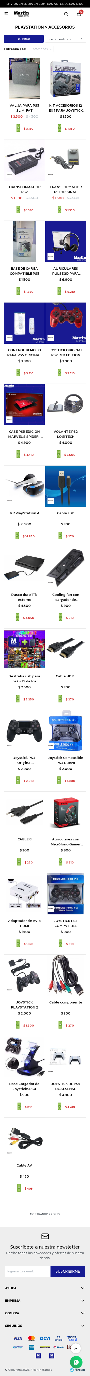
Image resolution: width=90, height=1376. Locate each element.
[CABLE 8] (24, 812)
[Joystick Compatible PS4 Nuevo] (65, 730)
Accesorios (40, 49)
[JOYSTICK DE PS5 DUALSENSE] (65, 1056)
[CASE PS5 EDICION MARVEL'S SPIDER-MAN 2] (24, 404)
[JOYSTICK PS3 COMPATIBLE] (65, 893)
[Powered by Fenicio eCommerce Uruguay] (77, 1369)
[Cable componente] (65, 975)
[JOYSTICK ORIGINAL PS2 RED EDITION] (65, 323)
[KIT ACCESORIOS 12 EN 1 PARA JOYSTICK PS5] (65, 78)
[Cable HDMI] (65, 649)
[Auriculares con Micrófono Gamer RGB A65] (65, 812)
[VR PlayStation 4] (24, 486)
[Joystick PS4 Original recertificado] (24, 730)
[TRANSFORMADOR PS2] (24, 160)
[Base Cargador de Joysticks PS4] (24, 1056)
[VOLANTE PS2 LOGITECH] (65, 404)
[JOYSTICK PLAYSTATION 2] (24, 975)
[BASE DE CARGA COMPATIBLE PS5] (24, 241)
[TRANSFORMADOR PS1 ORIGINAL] (65, 160)
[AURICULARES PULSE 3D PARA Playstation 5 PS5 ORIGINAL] (65, 241)
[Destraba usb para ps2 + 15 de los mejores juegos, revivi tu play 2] (24, 649)
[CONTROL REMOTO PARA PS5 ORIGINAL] (24, 323)
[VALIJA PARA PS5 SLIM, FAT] (24, 78)
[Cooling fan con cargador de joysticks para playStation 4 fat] (65, 567)
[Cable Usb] (65, 486)
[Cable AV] (24, 1138)
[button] (66, 14)
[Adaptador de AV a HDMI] (24, 893)
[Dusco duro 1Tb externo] (24, 567)
